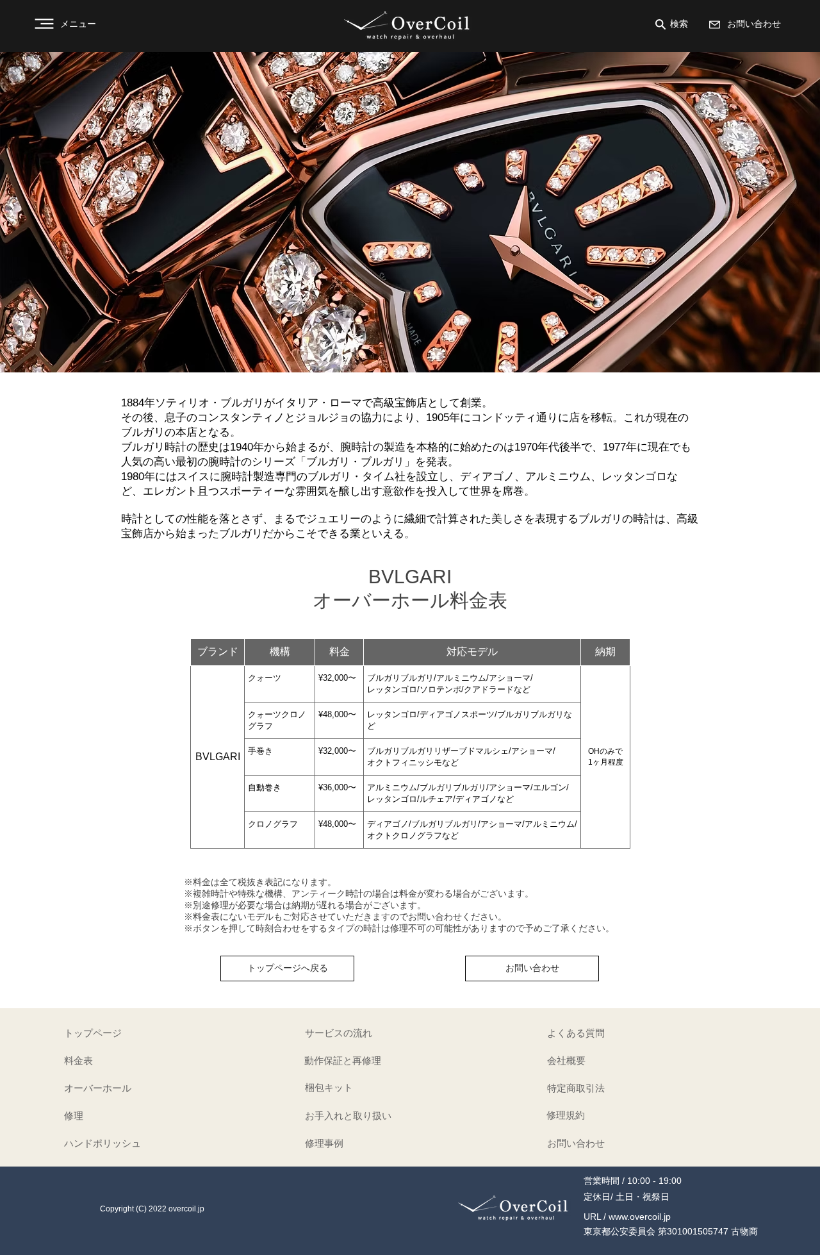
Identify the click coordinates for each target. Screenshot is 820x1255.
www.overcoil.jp (640, 1216)
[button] (72, 24)
